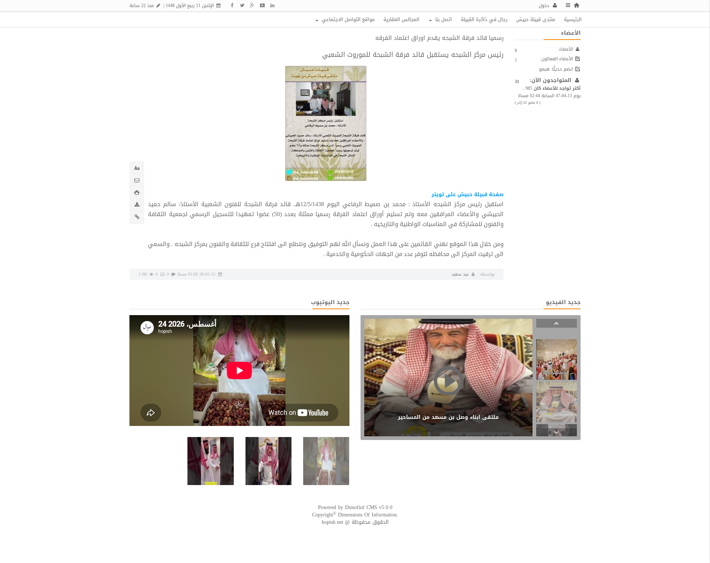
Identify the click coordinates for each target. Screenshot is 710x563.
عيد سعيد (460, 274)
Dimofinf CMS (361, 507)
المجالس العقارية (401, 19)
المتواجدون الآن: (551, 80)
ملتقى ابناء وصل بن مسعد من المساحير (448, 417)
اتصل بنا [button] (443, 19)
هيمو (544, 69)
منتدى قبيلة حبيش (535, 19)
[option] (556, 359)
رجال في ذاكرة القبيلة (484, 19)
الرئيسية (573, 19)
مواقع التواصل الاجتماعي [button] (347, 19)
